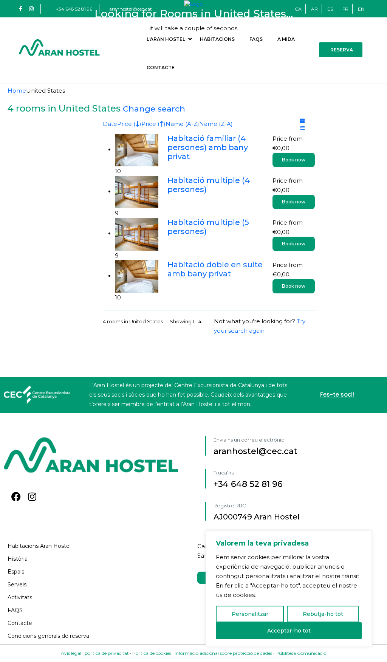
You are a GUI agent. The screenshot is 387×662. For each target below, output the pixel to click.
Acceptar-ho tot (289, 630)
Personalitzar (250, 614)
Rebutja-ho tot (323, 614)
